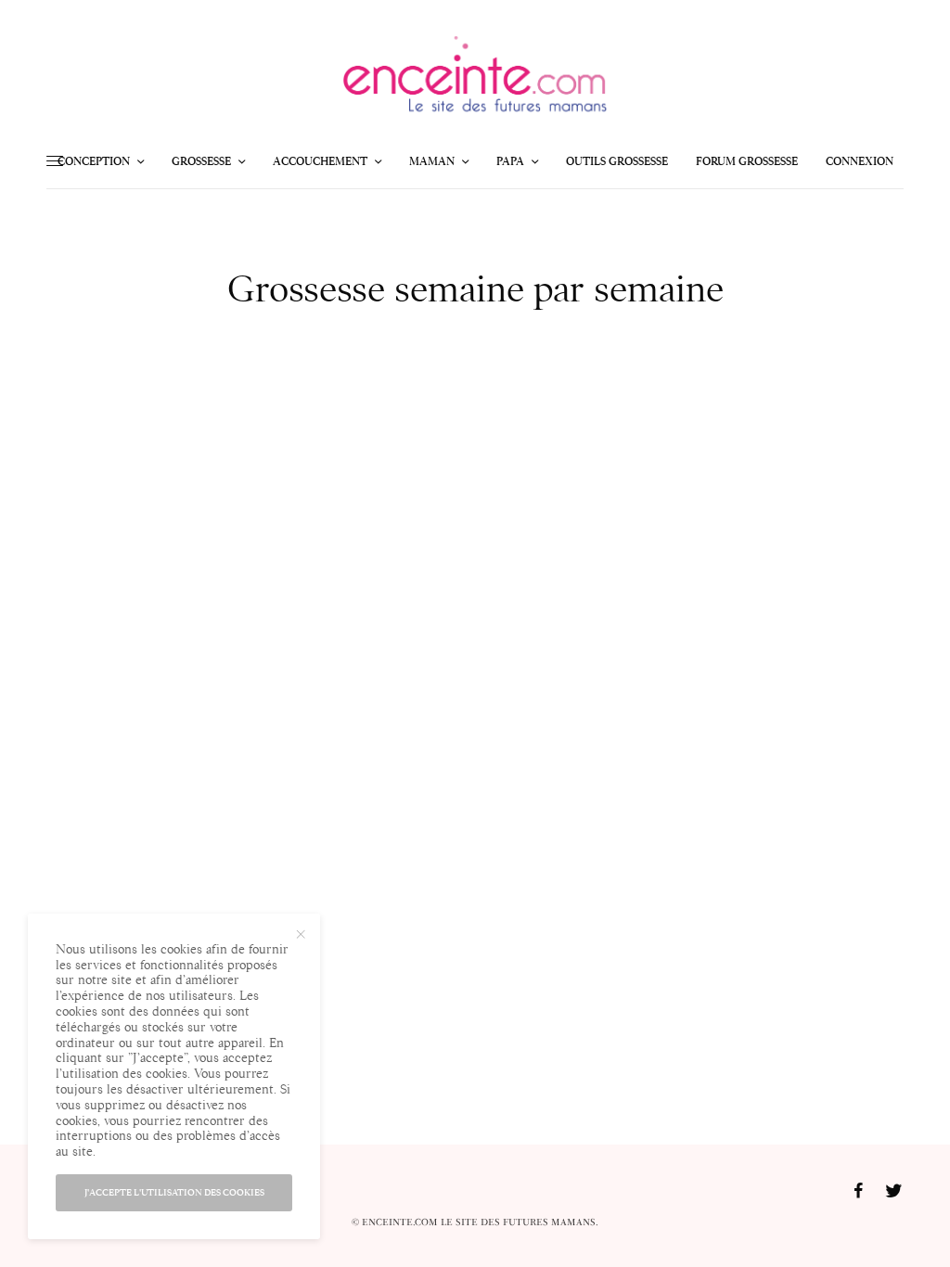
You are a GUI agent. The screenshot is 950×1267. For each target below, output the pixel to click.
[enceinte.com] (475, 78)
